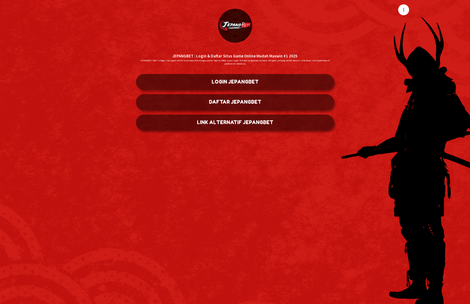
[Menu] (403, 9)
